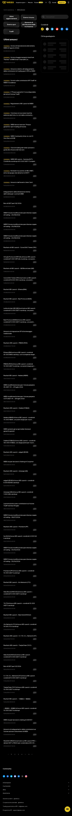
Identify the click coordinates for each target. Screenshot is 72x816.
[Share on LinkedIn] (67, 29)
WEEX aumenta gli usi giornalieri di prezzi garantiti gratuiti (17, 430)
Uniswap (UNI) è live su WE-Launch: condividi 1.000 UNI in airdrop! (18, 493)
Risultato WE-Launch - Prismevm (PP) (16, 527)
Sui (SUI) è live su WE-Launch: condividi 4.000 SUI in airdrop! (20, 537)
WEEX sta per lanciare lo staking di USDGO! (18, 720)
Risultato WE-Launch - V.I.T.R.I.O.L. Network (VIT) (20, 636)
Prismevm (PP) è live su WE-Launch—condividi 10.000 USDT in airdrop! (19, 572)
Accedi (54, 2)
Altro (4, 790)
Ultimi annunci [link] (21, 10)
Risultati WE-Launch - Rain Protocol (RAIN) (18, 299)
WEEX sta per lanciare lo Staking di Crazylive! (19, 461)
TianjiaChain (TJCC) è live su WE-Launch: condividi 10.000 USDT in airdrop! (20, 688)
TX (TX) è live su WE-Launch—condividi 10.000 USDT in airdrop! (19, 604)
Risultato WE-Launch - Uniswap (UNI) (16, 471)
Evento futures (28, 17)
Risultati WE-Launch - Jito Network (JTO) (17, 582)
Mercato (30, 2)
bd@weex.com (23, 806)
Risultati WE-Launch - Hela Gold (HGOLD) (17, 615)
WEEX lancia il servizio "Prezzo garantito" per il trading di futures (17, 126)
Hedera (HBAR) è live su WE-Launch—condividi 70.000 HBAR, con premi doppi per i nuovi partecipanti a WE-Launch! (19, 419)
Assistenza (6, 793)
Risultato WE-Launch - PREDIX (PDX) (15, 343)
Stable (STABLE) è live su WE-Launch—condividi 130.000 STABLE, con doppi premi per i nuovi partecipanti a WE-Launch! (19, 442)
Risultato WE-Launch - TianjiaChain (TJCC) (17, 645)
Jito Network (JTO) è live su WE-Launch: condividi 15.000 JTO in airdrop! (20, 625)
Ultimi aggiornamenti (11, 17)
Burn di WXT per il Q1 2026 (12, 666)
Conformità (6, 786)
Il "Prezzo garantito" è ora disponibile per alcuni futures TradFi (20, 93)
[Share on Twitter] (47, 29)
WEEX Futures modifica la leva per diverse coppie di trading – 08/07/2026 (20, 516)
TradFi (11, 31)
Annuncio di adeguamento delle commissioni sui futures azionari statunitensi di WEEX (20, 730)
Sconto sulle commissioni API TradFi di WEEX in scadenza (20, 81)
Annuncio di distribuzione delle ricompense (28, 24)
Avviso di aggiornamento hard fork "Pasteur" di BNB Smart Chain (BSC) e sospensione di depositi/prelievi (19, 58)
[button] (21, 2)
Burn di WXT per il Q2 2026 (12, 203)
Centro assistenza (9, 10)
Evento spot (11, 24)
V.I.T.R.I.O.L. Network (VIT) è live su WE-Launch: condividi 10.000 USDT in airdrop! (19, 677)
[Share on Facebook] (62, 29)
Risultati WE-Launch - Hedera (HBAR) (16, 375)
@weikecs (16, 798)
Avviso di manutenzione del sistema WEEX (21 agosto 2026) (19, 47)
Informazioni (7, 783)
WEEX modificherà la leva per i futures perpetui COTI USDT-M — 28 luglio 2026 (19, 397)
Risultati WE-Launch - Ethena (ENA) (15, 289)
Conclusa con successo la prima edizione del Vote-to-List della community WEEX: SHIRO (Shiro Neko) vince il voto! (18, 114)
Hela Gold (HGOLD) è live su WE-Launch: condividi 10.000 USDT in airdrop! (17, 656)
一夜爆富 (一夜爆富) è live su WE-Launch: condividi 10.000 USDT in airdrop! (20, 709)
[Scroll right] (44, 2)
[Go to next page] (32, 754)
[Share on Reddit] (57, 29)
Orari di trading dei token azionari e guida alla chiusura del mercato (19, 149)
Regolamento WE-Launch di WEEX (18, 103)
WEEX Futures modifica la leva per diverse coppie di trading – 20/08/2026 (20, 214)
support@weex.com (19, 810)
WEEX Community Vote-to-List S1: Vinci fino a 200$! (19, 137)
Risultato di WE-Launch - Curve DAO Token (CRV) (20, 247)
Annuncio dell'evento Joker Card (18, 182)
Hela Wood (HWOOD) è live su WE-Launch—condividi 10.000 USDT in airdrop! (18, 593)
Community (7, 769)
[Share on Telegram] (52, 29)
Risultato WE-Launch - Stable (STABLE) (16, 408)
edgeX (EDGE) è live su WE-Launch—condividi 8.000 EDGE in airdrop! (19, 481)
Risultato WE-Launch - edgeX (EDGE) (16, 452)
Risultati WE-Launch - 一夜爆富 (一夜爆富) (17, 699)
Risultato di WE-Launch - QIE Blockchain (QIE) (19, 268)
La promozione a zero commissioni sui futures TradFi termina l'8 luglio (19, 505)
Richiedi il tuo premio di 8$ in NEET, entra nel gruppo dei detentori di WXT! (19, 172)
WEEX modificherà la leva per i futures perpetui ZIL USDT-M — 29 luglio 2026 (19, 386)
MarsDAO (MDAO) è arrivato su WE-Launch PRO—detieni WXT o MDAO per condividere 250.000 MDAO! (20, 742)
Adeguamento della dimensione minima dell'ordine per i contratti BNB (17, 193)
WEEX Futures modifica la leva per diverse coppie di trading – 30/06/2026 (20, 549)
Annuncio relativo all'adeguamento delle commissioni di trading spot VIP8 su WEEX (19, 70)
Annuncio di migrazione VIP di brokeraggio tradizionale (18, 332)
